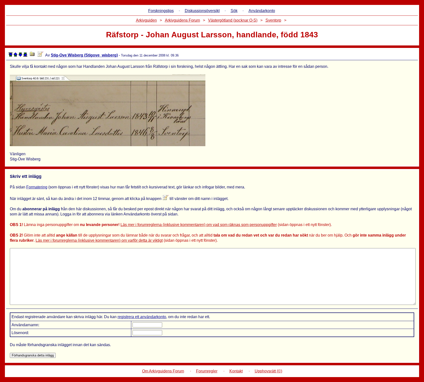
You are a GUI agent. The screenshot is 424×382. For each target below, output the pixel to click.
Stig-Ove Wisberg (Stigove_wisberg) (84, 55)
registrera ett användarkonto (142, 317)
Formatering (36, 187)
